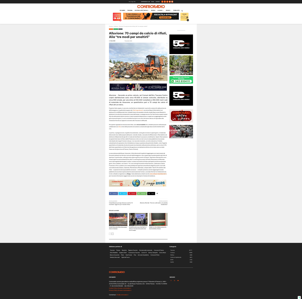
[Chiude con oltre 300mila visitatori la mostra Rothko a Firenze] (158, 219)
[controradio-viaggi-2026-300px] (181, 74)
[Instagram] (165, 2)
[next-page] (112, 234)
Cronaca (120, 29)
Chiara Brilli (112, 40)
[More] (157, 193)
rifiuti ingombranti (138, 110)
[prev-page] (110, 234)
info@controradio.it (122, 295)
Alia (119, 126)
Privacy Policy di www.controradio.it (120, 290)
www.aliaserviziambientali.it (158, 174)
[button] (182, 10)
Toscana (111, 26)
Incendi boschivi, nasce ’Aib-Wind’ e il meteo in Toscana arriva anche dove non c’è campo (137, 229)
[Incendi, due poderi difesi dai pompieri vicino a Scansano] (118, 219)
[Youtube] (170, 2)
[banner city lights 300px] (181, 53)
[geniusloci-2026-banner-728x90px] (151, 19)
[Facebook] (162, 2)
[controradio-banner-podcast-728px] (137, 186)
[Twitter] (167, 2)
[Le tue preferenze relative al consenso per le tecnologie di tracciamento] (299, 297)
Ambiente (116, 26)
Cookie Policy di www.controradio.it (120, 288)
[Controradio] (151, 6)
